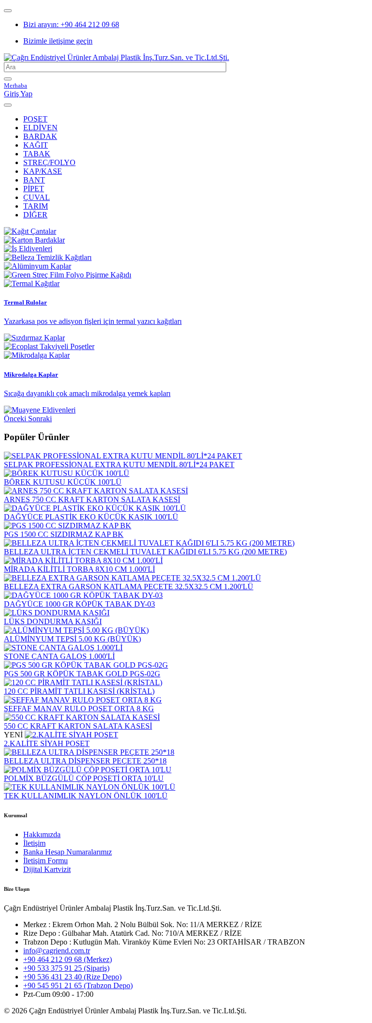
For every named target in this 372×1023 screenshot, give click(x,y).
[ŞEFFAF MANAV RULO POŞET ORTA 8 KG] (83, 700)
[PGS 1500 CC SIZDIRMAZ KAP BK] (67, 525)
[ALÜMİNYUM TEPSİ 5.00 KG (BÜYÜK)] (76, 630)
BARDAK (40, 136)
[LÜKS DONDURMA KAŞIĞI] (56, 613)
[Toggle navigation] (8, 10)
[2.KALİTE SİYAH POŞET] (71, 735)
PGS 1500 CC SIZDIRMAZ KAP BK (64, 534)
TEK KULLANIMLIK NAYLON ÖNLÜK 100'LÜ (86, 796)
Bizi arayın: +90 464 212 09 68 (71, 24)
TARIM (35, 206)
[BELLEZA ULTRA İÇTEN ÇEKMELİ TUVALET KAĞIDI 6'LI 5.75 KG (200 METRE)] (149, 543)
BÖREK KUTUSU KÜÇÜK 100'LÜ (63, 482)
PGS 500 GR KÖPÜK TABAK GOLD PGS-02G (82, 674)
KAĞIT (35, 145)
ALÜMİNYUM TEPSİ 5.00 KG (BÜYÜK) (72, 639)
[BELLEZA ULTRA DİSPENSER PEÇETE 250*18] (89, 752)
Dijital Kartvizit (47, 869)
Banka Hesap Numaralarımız (67, 852)
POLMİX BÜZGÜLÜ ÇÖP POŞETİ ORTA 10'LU (84, 778)
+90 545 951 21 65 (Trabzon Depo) (78, 985)
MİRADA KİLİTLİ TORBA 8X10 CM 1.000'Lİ (79, 569)
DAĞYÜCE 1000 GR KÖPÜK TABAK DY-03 (79, 604)
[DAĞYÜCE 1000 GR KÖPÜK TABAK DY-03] (83, 595)
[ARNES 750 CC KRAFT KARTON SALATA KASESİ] (96, 491)
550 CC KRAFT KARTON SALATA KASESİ (78, 726)
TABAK (36, 154)
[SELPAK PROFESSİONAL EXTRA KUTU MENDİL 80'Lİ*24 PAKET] (123, 456)
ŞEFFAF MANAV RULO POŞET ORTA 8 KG (79, 708)
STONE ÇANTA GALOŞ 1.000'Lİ (59, 656)
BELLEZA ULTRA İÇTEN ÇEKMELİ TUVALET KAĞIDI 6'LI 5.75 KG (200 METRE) (145, 552)
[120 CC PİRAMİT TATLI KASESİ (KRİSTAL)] (83, 682)
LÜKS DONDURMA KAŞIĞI (53, 621)
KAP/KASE (42, 171)
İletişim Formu (45, 860)
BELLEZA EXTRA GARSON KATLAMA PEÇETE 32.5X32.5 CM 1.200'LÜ (128, 586)
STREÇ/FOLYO (49, 162)
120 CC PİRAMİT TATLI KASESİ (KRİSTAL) (79, 691)
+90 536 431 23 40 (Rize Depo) (72, 977)
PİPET (33, 188)
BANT (34, 180)
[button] (16, 418)
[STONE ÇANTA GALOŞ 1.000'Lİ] (63, 647)
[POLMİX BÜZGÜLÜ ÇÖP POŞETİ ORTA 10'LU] (87, 769)
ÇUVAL (36, 197)
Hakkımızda (42, 834)
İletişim (34, 843)
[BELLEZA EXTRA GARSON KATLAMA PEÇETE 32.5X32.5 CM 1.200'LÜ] (132, 578)
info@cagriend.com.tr (56, 951)
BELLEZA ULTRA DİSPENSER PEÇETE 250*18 (85, 761)
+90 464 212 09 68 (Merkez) (67, 959)
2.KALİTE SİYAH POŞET (47, 743)
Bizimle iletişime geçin (58, 41)
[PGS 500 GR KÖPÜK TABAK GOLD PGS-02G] (86, 665)
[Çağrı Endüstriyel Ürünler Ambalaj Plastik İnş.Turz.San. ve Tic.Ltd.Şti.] (116, 57)
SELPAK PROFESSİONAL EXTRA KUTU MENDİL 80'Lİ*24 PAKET (119, 464)
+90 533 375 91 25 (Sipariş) (66, 968)
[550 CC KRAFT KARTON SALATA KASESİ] (82, 717)
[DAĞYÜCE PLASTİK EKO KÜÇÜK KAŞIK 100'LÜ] (95, 508)
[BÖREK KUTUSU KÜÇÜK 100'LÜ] (66, 473)
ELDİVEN (40, 127)
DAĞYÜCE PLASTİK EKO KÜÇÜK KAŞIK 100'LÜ (91, 517)
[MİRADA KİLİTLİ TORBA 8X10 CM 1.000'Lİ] (83, 560)
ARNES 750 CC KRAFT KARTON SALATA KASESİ (92, 499)
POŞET (35, 119)
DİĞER (35, 215)
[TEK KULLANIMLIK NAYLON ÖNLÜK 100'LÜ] (89, 787)
